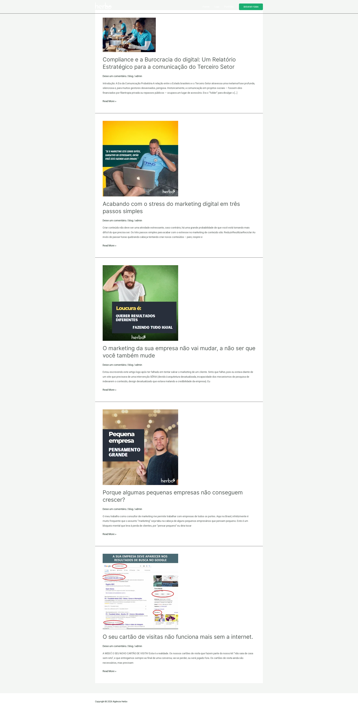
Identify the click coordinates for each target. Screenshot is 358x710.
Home (206, 6)
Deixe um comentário (114, 76)
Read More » (109, 101)
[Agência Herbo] (103, 6)
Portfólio (229, 6)
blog (130, 76)
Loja (217, 6)
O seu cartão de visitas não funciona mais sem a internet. (178, 636)
